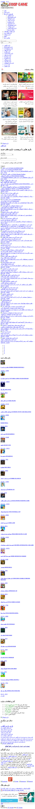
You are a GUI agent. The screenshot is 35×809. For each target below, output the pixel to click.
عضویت (3, 1)
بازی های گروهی (12, 767)
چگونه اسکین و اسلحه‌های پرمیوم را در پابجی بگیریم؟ (15, 788)
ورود (7, 1)
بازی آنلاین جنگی (4, 729)
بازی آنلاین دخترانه (7, 731)
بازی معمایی (10, 26)
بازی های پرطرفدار (9, 31)
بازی (11, 726)
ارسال (2, 166)
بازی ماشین (22, 740)
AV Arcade (10, 807)
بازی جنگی (25, 739)
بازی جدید (7, 12)
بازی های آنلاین (4, 740)
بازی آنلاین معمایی (7, 735)
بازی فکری (3, 739)
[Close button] (34, 790)
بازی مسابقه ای (11, 25)
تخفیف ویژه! (9, 800)
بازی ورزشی (11, 20)
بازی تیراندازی (12, 737)
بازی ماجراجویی (11, 28)
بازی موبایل (7, 34)
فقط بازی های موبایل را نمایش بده (12, 162)
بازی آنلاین (3, 145)
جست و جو (4, 157)
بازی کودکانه (11, 18)
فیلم (5, 36)
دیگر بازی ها (10, 30)
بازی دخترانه (19, 739)
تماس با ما (7, 38)
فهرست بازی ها (8, 14)
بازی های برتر (8, 33)
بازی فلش (8, 739)
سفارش (3, 153)
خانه (5, 10)
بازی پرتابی (3, 742)
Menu (7, 7)
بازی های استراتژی (7, 761)
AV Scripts (19, 807)
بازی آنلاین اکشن (7, 728)
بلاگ (2, 803)
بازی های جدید (22, 742)
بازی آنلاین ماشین (4, 734)
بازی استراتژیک (11, 17)
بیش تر (3, 695)
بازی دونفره (10, 22)
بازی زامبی (13, 739)
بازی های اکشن (12, 756)
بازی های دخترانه (14, 742)
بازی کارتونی (11, 23)
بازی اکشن (10, 15)
